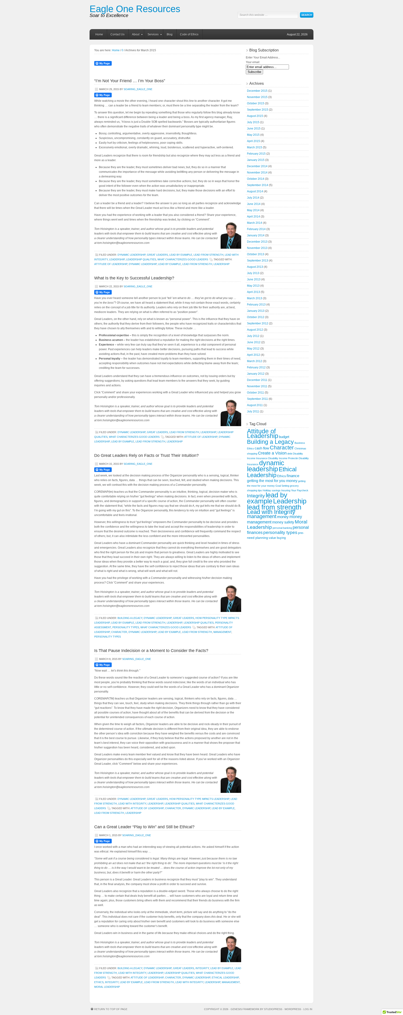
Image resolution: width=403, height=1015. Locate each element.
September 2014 (257, 185)
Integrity (202, 968)
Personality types (125, 627)
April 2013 (253, 292)
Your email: (253, 62)
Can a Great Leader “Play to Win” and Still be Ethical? (144, 827)
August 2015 (255, 116)
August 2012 (255, 329)
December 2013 (257, 241)
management (222, 632)
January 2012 (255, 373)
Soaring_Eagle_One (138, 89)
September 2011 (257, 399)
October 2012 (255, 317)
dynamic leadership (143, 264)
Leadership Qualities (141, 259)
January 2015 (255, 160)
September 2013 (257, 260)
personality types (107, 636)
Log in (307, 1009)
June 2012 (254, 342)
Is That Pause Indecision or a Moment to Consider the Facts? (151, 650)
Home (99, 34)
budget (284, 437)
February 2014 (256, 229)
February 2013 (256, 304)
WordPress (293, 1009)
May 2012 (253, 348)
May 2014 (253, 210)
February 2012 (256, 367)
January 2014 (255, 235)
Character (119, 632)
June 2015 (254, 128)
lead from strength (197, 264)
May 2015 (253, 134)
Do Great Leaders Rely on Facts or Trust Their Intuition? (146, 455)
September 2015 (257, 109)
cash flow (262, 448)
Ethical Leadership (225, 977)
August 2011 (255, 405)
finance (293, 476)
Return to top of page (110, 1009)
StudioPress (273, 1009)
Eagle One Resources (135, 9)
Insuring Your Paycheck (294, 490)
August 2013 (255, 266)
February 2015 (256, 153)
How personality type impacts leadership (199, 799)
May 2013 (253, 285)
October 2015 (255, 103)
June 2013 (254, 279)
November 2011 (257, 386)
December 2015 (257, 90)
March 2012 (254, 361)
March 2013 (254, 298)
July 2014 (253, 197)
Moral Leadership (107, 986)
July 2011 (253, 411)
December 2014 (257, 166)
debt (289, 453)
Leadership (117, 259)
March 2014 (254, 222)
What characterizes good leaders (182, 259)
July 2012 (253, 336)
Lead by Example (180, 254)
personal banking (282, 527)
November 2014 (257, 172)
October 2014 (255, 178)
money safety (283, 522)
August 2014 (255, 191)
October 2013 (255, 254)
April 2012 (253, 354)
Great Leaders (157, 254)
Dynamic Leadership (132, 254)
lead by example (169, 264)
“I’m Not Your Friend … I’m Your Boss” (129, 80)
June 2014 (254, 204)
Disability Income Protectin (283, 458)
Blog (170, 34)
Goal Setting (282, 485)
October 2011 (255, 392)
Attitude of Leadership (110, 264)
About (134, 35)
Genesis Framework (245, 1009)
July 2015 (253, 122)
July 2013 (253, 273)
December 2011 (257, 380)
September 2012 (257, 323)
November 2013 (257, 248)
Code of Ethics (189, 34)
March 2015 (254, 147)
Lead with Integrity (132, 803)
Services (151, 35)
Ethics (99, 982)
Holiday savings (272, 490)
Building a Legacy (130, 618)
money (283, 517)
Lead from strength (208, 254)
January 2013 (255, 310)
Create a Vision (272, 453)
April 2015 (253, 141)
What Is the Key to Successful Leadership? (134, 278)
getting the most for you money (272, 481)
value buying (277, 538)
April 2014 (253, 216)
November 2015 (257, 97)
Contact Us (118, 34)
